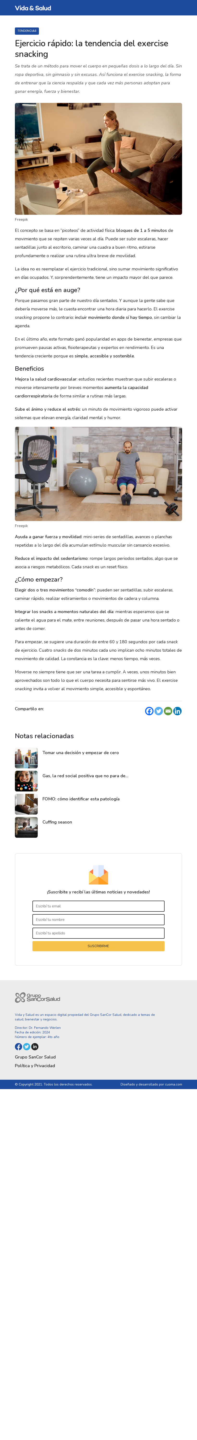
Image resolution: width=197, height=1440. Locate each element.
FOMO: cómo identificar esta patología (81, 799)
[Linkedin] (177, 711)
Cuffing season (57, 822)
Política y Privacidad (35, 1066)
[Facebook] (149, 711)
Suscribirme (98, 946)
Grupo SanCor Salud (35, 1057)
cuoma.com (173, 1084)
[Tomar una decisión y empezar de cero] (26, 758)
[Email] (168, 711)
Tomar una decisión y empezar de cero (81, 753)
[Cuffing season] (26, 827)
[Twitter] (158, 711)
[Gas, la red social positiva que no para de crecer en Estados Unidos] (26, 781)
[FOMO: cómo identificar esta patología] (26, 804)
